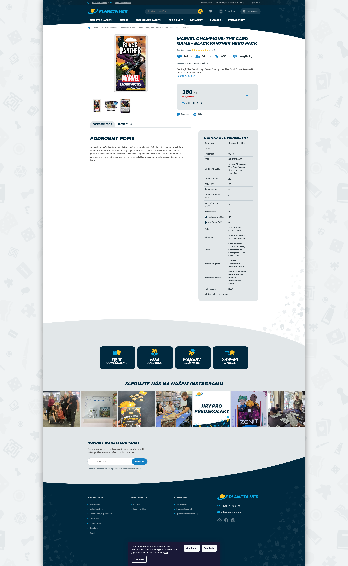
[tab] (125, 124)
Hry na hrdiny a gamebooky (101, 513)
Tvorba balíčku (235, 276)
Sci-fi (241, 266)
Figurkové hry (95, 523)
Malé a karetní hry (97, 509)
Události (232, 272)
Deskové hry (95, 504)
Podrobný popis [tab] (102, 124)
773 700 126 (230, 506)
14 (229, 178)
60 (229, 211)
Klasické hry (95, 528)
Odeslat (139, 461)
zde (166, 552)
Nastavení (139, 559)
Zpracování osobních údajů (187, 513)
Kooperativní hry (237, 143)
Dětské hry (94, 518)
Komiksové (234, 263)
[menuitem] (102, 20)
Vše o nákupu (221, 2)
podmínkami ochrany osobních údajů (127, 468)
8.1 (229, 217)
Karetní (232, 260)
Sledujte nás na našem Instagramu (174, 384)
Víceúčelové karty (234, 282)
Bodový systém (205, 2)
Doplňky (93, 532)
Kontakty (240, 2)
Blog (232, 2)
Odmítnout (191, 548)
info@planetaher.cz (231, 512)
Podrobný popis (185, 76)
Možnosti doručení (194, 102)
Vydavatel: (193, 63)
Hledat (200, 11)
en (229, 184)
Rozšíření (233, 266)
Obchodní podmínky (184, 509)
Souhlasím (209, 548)
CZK (256, 3)
